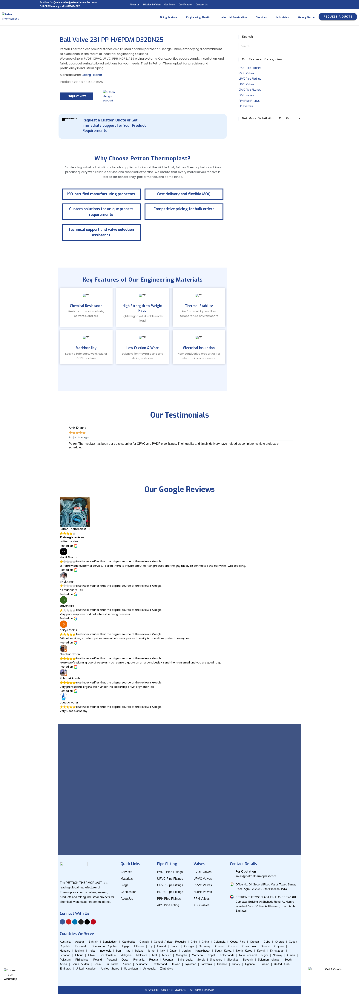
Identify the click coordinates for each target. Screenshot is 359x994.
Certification (185, 4)
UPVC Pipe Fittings (250, 79)
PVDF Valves (246, 73)
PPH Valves (246, 106)
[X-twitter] (87, 921)
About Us (134, 4)
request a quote (337, 16)
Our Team (169, 4)
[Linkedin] (74, 921)
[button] (62, 437)
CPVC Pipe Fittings (250, 90)
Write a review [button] (69, 541)
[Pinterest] (93, 921)
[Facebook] (62, 921)
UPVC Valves (246, 84)
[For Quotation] (232, 871)
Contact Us (202, 4)
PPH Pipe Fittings (249, 101)
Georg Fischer (92, 75)
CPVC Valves (246, 95)
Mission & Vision (152, 4)
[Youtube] (68, 921)
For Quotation (246, 871)
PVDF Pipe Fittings (250, 68)
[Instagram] (81, 921)
